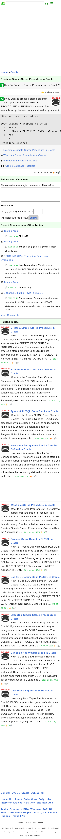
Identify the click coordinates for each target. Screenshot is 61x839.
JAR (45, 809)
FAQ (41, 799)
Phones (5, 816)
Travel (15, 816)
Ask (32, 803)
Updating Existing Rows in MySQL (23, 293)
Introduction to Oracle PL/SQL (20, 160)
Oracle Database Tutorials (20, 166)
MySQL (15, 793)
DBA (26, 809)
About (18, 799)
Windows (35, 809)
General (5, 793)
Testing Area (11, 231)
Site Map (42, 803)
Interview (6, 803)
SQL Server (37, 793)
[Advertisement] (30, 38)
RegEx (27, 812)
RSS (26, 803)
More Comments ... (11, 315)
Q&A (43, 812)
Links (36, 812)
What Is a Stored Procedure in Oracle (24, 155)
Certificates (15, 812)
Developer (16, 809)
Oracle (14, 72)
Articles (17, 803)
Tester (4, 809)
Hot (11, 799)
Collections (30, 799)
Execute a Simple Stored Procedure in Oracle (29, 150)
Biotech (52, 812)
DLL (51, 809)
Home (4, 72)
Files (4, 812)
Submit (33, 218)
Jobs (48, 799)
